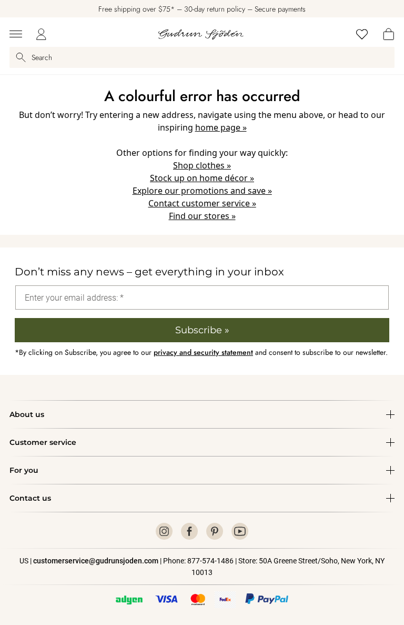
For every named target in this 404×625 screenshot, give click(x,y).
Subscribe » (202, 330)
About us (26, 414)
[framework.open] (15, 34)
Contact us (30, 498)
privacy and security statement (203, 352)
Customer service (42, 442)
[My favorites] (362, 34)
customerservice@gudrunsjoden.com (95, 561)
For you (23, 470)
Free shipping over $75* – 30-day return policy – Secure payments (202, 9)
